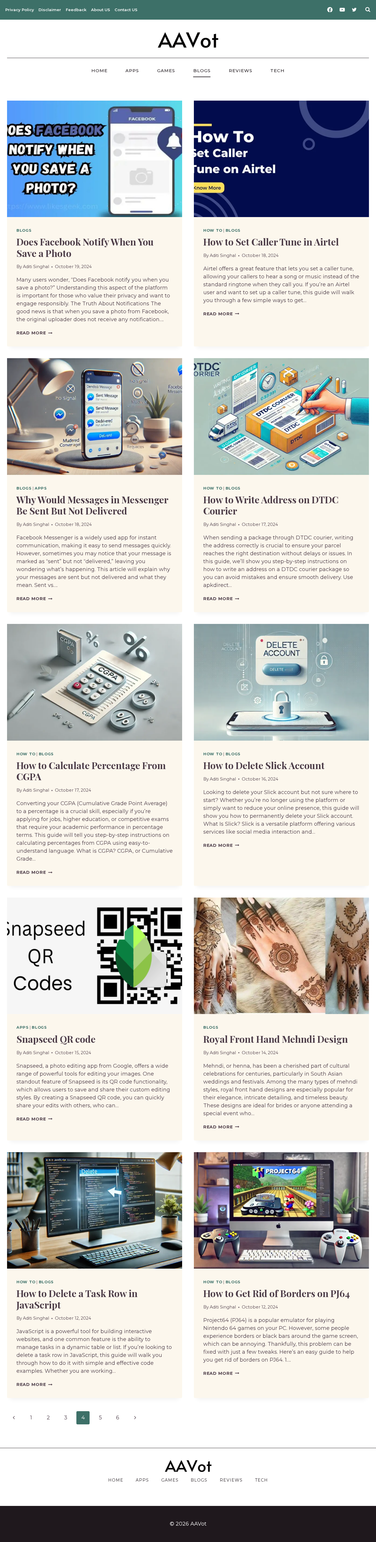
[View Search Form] (367, 9)
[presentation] (94, 159)
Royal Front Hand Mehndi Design (275, 1038)
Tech (277, 70)
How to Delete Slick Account (264, 765)
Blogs (202, 70)
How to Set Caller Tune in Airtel (271, 241)
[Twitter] (354, 9)
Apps (132, 70)
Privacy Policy (19, 9)
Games (166, 70)
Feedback (76, 9)
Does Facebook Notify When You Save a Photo (85, 247)
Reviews (240, 70)
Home (99, 70)
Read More (34, 333)
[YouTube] (342, 9)
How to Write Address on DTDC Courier (270, 505)
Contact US (126, 9)
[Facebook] (330, 9)
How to (212, 230)
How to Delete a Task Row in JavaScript (76, 1299)
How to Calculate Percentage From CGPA (91, 771)
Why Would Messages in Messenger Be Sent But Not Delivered (92, 505)
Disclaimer (49, 9)
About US (100, 9)
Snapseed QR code (55, 1038)
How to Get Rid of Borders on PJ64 (276, 1293)
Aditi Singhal (36, 266)
